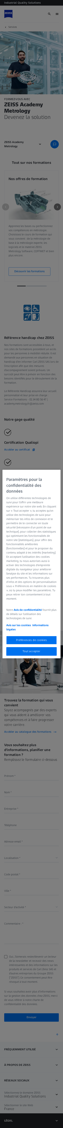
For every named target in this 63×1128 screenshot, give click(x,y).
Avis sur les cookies (18, 625)
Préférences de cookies (31, 640)
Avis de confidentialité (28, 609)
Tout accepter (31, 651)
